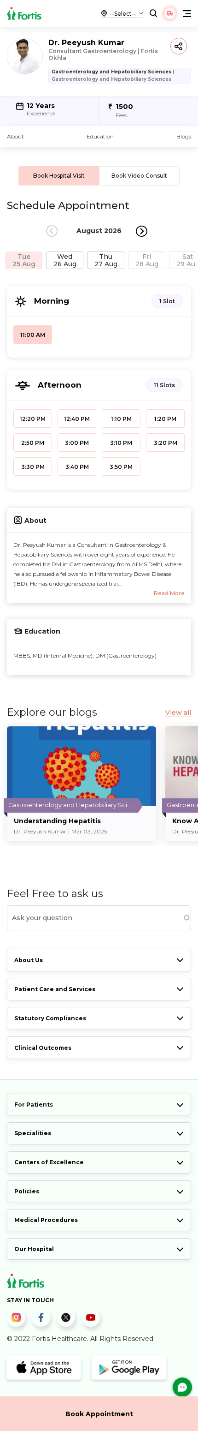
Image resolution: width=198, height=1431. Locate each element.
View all (178, 713)
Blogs (183, 136)
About (15, 136)
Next (141, 231)
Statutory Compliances (50, 1018)
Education (100, 136)
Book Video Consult (139, 175)
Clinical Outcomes (42, 1047)
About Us (28, 960)
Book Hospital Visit (59, 175)
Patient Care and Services (54, 989)
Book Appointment (99, 1414)
